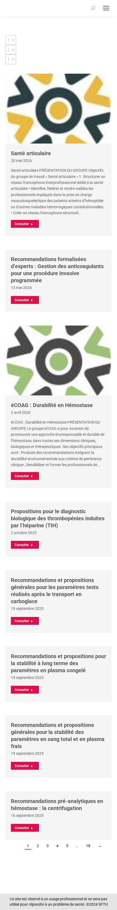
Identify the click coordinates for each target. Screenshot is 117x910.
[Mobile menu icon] (106, 8)
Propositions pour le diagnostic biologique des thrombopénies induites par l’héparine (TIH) (57, 518)
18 (88, 846)
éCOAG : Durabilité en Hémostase (52, 405)
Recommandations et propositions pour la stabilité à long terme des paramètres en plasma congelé (58, 663)
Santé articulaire (31, 153)
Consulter (22, 224)
